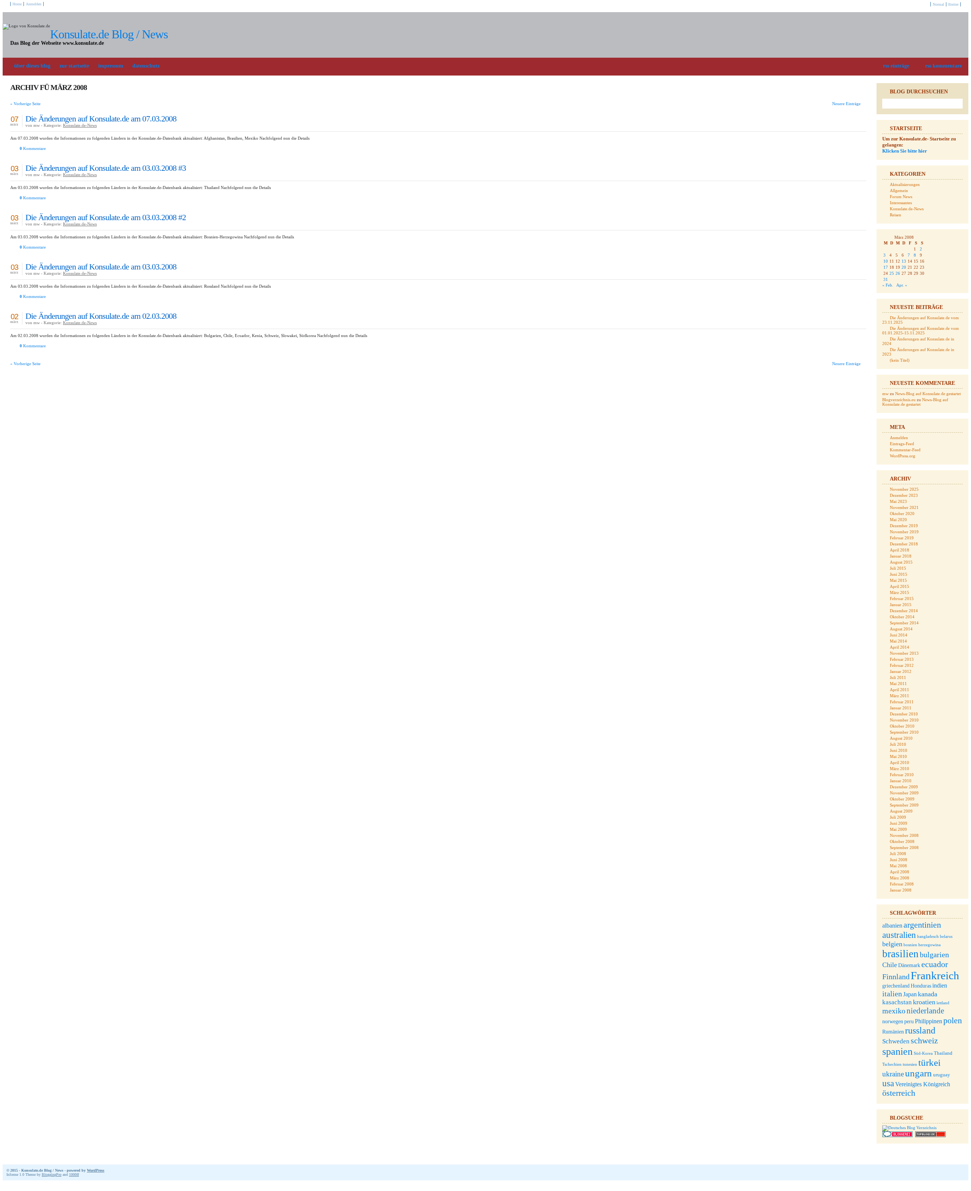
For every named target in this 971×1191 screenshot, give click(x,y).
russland (920, 1030)
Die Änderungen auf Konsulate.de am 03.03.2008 (100, 266)
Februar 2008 (902, 884)
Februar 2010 (902, 774)
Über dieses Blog (32, 66)
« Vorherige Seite (25, 103)
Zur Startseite (74, 66)
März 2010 (899, 768)
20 (904, 267)
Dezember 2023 (904, 495)
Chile (889, 965)
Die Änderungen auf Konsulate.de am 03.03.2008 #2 (105, 217)
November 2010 (904, 720)
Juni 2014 (898, 635)
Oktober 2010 (902, 726)
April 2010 (899, 762)
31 (885, 279)
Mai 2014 (898, 641)
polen (952, 1020)
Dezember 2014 (904, 610)
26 (898, 273)
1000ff (74, 1174)
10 (885, 261)
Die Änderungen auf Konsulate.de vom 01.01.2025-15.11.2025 (920, 330)
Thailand (943, 1053)
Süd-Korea (923, 1053)
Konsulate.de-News (80, 125)
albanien (892, 925)
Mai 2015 (898, 580)
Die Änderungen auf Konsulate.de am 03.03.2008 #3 (105, 168)
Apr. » (901, 285)
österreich (898, 1093)
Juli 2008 (898, 853)
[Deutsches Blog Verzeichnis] (909, 1127)
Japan (910, 994)
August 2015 (901, 562)
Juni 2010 (898, 750)
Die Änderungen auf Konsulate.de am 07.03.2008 (100, 118)
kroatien (924, 1002)
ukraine (893, 1074)
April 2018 (899, 550)
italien (892, 993)
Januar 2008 (900, 890)
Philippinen (928, 1021)
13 (904, 261)
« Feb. (887, 285)
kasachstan (897, 1002)
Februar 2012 (902, 665)
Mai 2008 (898, 865)
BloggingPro (51, 1174)
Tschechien (892, 1064)
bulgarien (934, 955)
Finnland (896, 977)
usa (888, 1083)
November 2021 (904, 507)
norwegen (892, 1021)
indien (939, 985)
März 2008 (899, 878)
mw (885, 393)
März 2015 (899, 592)
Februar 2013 (902, 659)
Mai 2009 (898, 829)
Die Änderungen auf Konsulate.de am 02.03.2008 (100, 316)
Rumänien (893, 1032)
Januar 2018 (900, 556)
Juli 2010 (898, 744)
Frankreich (935, 975)
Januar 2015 (900, 604)
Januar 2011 (900, 708)
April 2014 (899, 647)
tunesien (910, 1064)
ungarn (918, 1073)
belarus (946, 936)
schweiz (924, 1040)
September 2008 (904, 847)
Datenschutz (146, 66)
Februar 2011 (902, 701)
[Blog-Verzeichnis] (897, 1135)
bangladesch (928, 936)
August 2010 (901, 738)
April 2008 (899, 872)
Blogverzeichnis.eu (899, 399)
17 (885, 267)
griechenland (896, 986)
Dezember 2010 (904, 714)
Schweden (896, 1041)
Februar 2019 (902, 538)
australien (899, 935)
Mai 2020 (898, 519)
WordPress (95, 1170)
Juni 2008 (898, 859)
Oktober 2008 (902, 841)
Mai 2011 (898, 683)
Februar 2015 (902, 598)
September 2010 (904, 732)
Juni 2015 (898, 574)
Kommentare (33, 148)
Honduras (921, 986)
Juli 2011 (898, 677)
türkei (929, 1062)
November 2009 (904, 793)
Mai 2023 (898, 501)
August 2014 (901, 629)
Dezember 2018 (904, 544)
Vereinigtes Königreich (922, 1084)
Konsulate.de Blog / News (109, 34)
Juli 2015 (898, 568)
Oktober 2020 (902, 513)
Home (17, 4)
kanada (927, 994)
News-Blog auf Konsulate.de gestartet (928, 393)
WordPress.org (902, 456)
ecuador (934, 964)
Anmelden (33, 4)
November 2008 (904, 835)
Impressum (110, 66)
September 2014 (904, 623)
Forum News (901, 196)
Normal (938, 4)
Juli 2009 (898, 817)
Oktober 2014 (902, 616)
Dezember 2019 (904, 525)
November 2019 (904, 531)
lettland (942, 1003)
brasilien (900, 953)
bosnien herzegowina (922, 944)
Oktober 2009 (902, 799)
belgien (892, 944)
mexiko (893, 1011)
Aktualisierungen (905, 184)
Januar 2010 (900, 780)
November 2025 (904, 489)
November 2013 (904, 653)
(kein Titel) (900, 360)
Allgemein (899, 190)
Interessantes (901, 202)
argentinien (922, 924)
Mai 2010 (898, 756)
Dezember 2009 (904, 787)
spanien (897, 1051)
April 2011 (899, 689)
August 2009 (901, 811)
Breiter (953, 4)
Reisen (895, 215)
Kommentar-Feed (905, 449)
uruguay (941, 1075)
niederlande (925, 1010)
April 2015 (899, 586)
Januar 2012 (900, 671)
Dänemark (909, 965)
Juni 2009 (898, 823)
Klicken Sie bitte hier (904, 151)
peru (909, 1021)
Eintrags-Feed (902, 443)
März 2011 (899, 695)
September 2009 (904, 805)
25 (891, 273)
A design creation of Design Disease (956, 1170)
